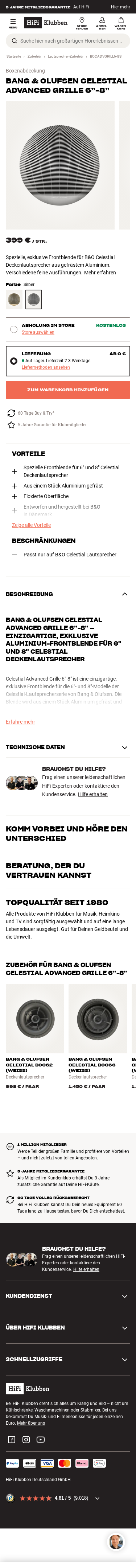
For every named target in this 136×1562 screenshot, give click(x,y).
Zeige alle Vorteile (31, 525)
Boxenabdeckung (25, 70)
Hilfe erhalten (93, 794)
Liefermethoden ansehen (46, 367)
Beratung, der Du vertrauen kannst (48, 870)
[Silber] (33, 299)
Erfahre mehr (20, 722)
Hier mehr (120, 6)
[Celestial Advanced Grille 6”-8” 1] (60, 165)
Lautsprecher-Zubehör (65, 56)
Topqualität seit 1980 (57, 902)
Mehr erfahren (100, 272)
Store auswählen (38, 332)
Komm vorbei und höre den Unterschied (67, 833)
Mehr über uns (31, 1423)
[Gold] (14, 299)
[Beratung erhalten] (116, 1542)
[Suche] (14, 40)
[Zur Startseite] (45, 22)
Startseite (14, 56)
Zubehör (34, 56)
